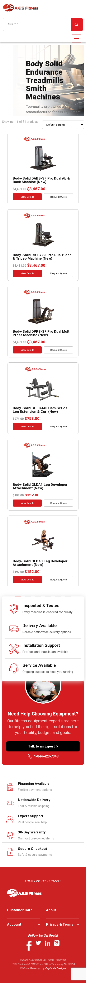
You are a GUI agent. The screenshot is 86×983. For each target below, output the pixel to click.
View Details (27, 197)
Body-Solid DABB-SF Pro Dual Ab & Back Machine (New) (41, 180)
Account (23, 924)
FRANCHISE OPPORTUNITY (43, 881)
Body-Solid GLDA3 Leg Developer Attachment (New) (40, 563)
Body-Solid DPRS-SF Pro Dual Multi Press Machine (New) (41, 333)
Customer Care (23, 910)
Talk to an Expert (43, 746)
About (62, 910)
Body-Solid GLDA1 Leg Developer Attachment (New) (40, 486)
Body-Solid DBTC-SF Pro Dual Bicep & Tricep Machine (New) (42, 256)
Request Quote (58, 197)
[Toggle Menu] (76, 38)
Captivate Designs (55, 968)
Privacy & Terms (62, 924)
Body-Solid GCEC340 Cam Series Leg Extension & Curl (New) (40, 410)
